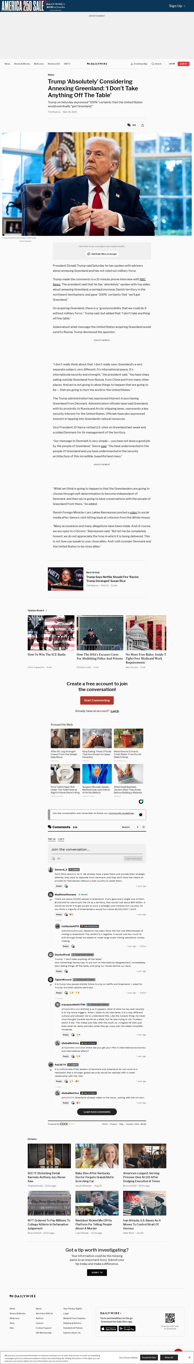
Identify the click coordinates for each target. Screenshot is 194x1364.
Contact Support (44, 1328)
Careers (39, 1323)
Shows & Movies (22, 64)
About (39, 1308)
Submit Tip (97, 1273)
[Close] (189, 1357)
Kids (12, 1328)
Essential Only (149, 1357)
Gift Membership (44, 1333)
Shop (12, 1323)
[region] (97, 1357)
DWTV (67, 64)
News (7, 64)
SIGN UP (183, 64)
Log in (115, 711)
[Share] (142, 125)
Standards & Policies (73, 1328)
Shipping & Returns (72, 1323)
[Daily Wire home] (97, 63)
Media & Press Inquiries (74, 1318)
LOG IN (172, 64)
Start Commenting (97, 700)
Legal (66, 1313)
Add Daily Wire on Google (104, 254)
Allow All (169, 1357)
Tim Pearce (54, 112)
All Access (39, 64)
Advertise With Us (44, 1313)
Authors (39, 1318)
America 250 (54, 64)
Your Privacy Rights (72, 1308)
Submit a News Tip (72, 1333)
